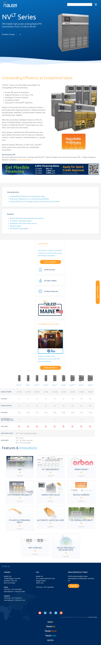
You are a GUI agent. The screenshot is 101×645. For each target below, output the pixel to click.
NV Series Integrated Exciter (26, 433)
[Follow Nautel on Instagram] (61, 613)
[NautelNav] (50, 626)
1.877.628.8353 (16, 598)
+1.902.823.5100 (19, 600)
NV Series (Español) (23, 443)
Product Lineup (8, 34)
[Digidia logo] (50, 621)
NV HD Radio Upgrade (24, 440)
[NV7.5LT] (37, 426)
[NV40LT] (90, 426)
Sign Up (73, 586)
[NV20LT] (63, 426)
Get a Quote (50, 262)
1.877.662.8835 (16, 589)
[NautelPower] (50, 630)
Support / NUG (98, 292)
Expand (20, 476)
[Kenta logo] (50, 639)
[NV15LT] (55, 426)
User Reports (50, 368)
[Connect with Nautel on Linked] (45, 613)
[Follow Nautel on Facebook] (50, 613)
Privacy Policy (93, 617)
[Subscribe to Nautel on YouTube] (40, 613)
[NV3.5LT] (19, 426)
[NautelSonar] (50, 635)
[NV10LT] (46, 426)
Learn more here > (25, 160)
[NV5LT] (28, 426)
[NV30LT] (81, 426)
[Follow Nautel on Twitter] (56, 613)
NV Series (20, 438)
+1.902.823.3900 (19, 591)
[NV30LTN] (72, 426)
